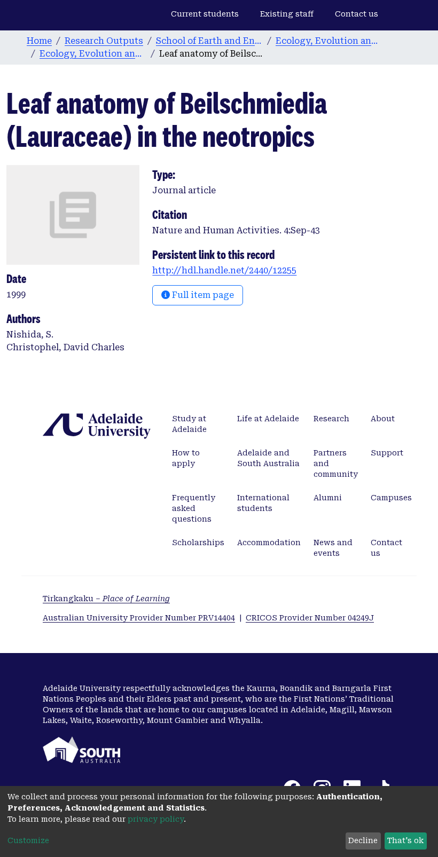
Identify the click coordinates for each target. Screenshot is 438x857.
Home (39, 41)
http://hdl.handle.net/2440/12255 (224, 270)
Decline (363, 840)
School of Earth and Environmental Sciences (209, 41)
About (383, 418)
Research (331, 418)
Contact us (356, 14)
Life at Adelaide (268, 418)
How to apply (186, 458)
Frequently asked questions (193, 508)
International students (263, 503)
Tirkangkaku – (106, 598)
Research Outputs (104, 41)
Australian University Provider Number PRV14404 (139, 618)
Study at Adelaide (189, 424)
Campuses (391, 497)
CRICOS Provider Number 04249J (310, 618)
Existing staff (287, 14)
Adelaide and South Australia (268, 458)
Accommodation (269, 542)
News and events (333, 547)
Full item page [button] (202, 295)
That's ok (405, 840)
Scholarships (198, 542)
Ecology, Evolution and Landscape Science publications (93, 54)
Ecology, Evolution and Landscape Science (329, 41)
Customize (28, 840)
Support (387, 453)
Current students (205, 14)
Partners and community (336, 463)
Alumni (328, 497)
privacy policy (156, 819)
